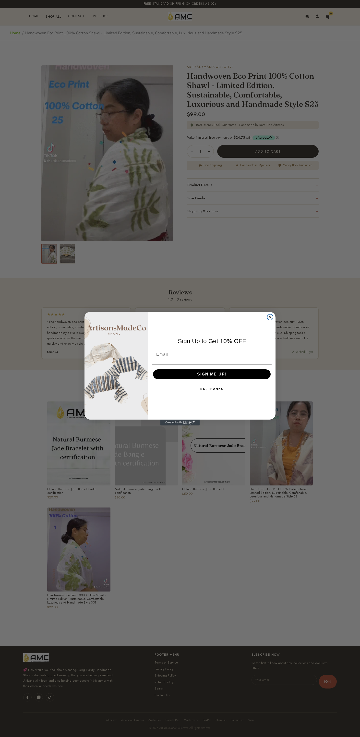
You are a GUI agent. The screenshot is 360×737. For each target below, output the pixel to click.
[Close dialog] (270, 317)
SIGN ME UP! (212, 374)
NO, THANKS (212, 389)
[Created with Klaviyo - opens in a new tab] (180, 422)
